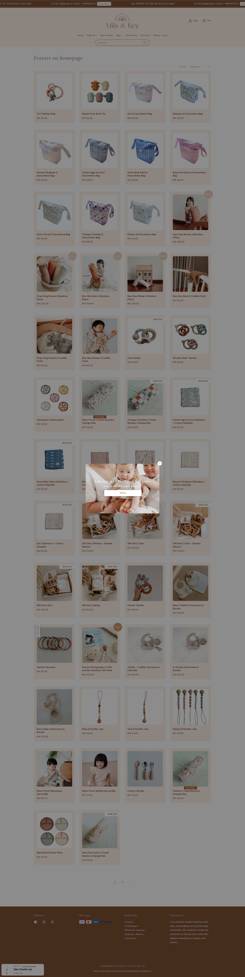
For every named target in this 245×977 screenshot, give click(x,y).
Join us (123, 493)
